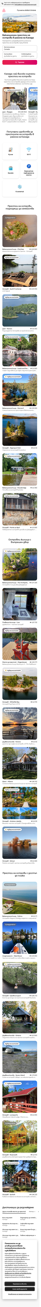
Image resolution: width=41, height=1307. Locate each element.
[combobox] (20, 49)
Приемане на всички (20, 1284)
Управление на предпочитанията (20, 1294)
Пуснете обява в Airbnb (26, 10)
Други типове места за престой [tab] (14, 1211)
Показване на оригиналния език (25, 4)
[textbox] (11, 56)
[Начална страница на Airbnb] (3, 10)
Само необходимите (19, 1289)
